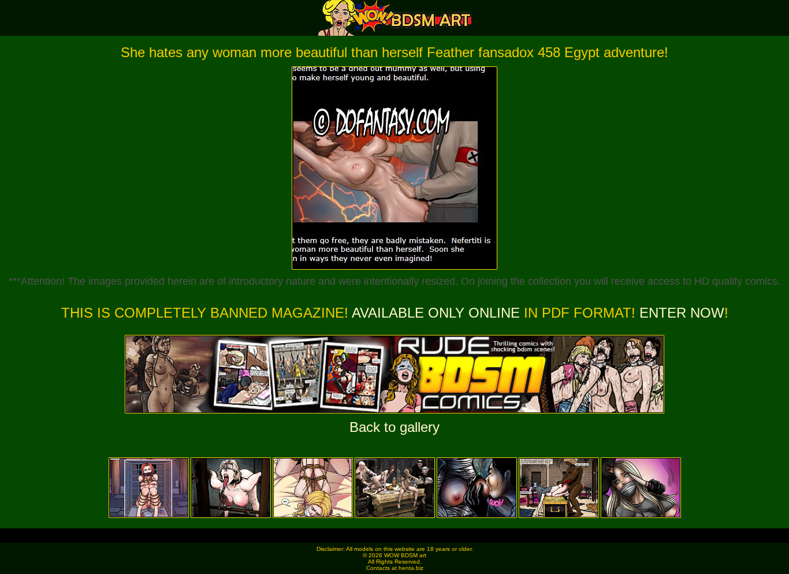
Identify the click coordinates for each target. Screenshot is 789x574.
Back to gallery (394, 427)
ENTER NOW (679, 312)
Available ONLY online (436, 312)
